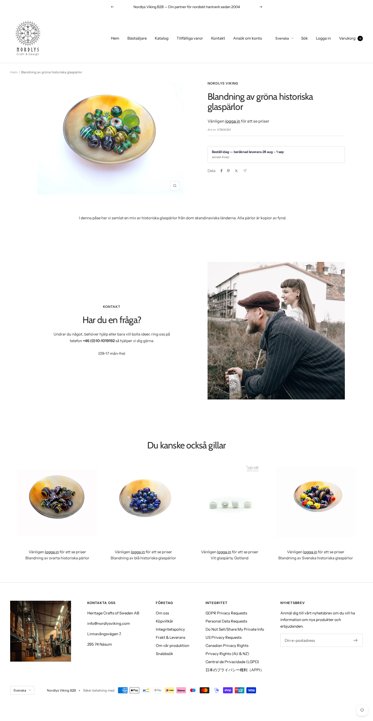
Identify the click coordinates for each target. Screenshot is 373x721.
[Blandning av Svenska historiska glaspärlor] (316, 502)
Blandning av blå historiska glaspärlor (143, 558)
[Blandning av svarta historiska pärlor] (57, 502)
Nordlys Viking (223, 83)
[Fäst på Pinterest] (228, 171)
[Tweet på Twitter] (236, 171)
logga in (232, 121)
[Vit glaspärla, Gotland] (230, 502)
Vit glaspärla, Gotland (229, 558)
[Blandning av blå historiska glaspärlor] (144, 502)
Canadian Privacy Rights (227, 645)
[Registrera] (355, 640)
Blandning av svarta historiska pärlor (57, 558)
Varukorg (350, 38)
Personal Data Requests (226, 621)
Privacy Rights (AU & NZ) (227, 653)
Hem (115, 38)
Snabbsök (164, 653)
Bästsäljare (137, 38)
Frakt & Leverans (170, 637)
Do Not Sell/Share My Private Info (235, 629)
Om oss (162, 613)
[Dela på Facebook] (222, 171)
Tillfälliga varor (190, 38)
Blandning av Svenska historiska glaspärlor (315, 558)
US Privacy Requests (224, 637)
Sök (304, 38)
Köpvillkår (164, 621)
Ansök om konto (247, 38)
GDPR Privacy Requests (226, 613)
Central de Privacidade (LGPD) (232, 661)
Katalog (161, 38)
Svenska (282, 38)
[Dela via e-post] (244, 170)
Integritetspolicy (170, 629)
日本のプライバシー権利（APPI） (235, 669)
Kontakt (218, 38)
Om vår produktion (172, 645)
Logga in (323, 38)
